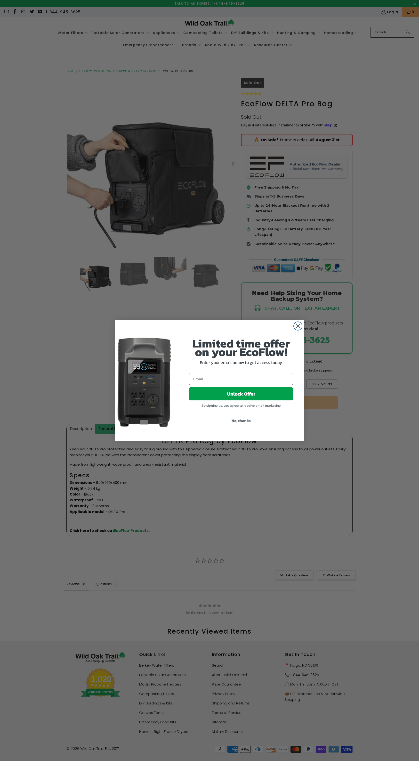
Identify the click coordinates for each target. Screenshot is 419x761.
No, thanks (241, 420)
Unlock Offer (241, 393)
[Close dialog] (298, 326)
